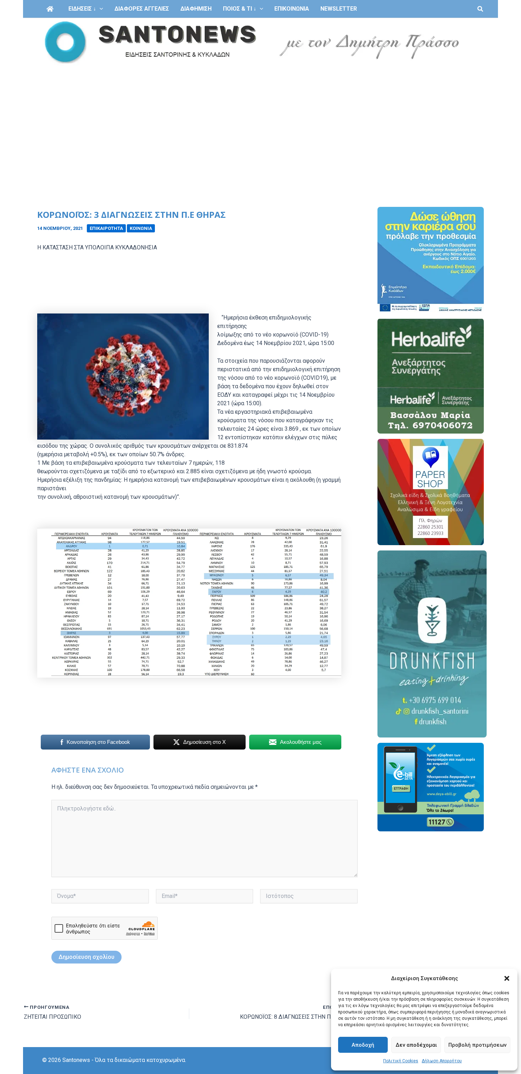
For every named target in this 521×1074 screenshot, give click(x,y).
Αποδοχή (363, 1045)
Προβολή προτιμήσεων (477, 1045)
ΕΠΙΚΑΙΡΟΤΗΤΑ (106, 228)
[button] (506, 978)
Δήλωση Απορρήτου (442, 1060)
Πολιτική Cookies (400, 1060)
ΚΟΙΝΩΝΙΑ (141, 228)
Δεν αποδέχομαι (416, 1045)
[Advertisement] (260, 119)
